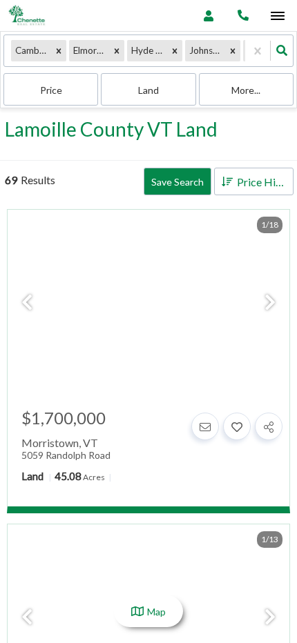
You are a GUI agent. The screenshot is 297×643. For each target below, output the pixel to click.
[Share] (268, 426)
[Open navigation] (277, 16)
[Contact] (205, 426)
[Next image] (270, 303)
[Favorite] (237, 426)
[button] (58, 50)
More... (245, 90)
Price (51, 90)
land (148, 90)
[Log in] (208, 15)
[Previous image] (27, 303)
